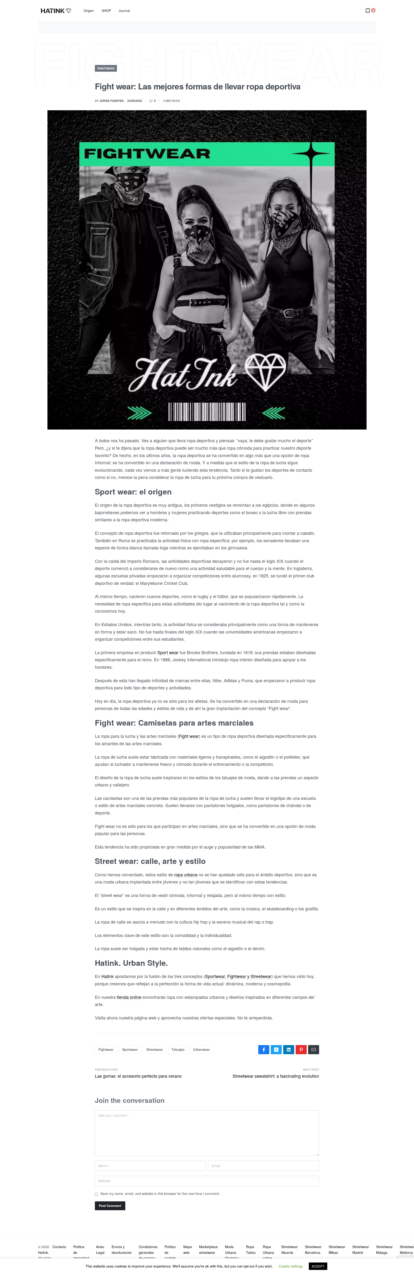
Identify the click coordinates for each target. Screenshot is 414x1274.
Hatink (107, 976)
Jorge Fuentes (111, 101)
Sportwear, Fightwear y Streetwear (238, 976)
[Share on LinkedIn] (288, 1049)
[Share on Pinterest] (301, 1049)
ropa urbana (185, 874)
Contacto (59, 1246)
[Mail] (313, 1049)
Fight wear (189, 736)
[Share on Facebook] (263, 1049)
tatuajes (178, 1049)
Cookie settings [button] (291, 1265)
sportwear (130, 1049)
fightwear (106, 1049)
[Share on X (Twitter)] (276, 1049)
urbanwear (201, 1049)
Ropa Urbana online (268, 1252)
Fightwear (106, 68)
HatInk (43, 1252)
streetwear (154, 1049)
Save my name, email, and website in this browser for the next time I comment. (160, 1193)
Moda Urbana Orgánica (232, 1252)
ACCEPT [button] (318, 1266)
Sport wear (167, 652)
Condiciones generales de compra (148, 1252)
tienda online (129, 997)
